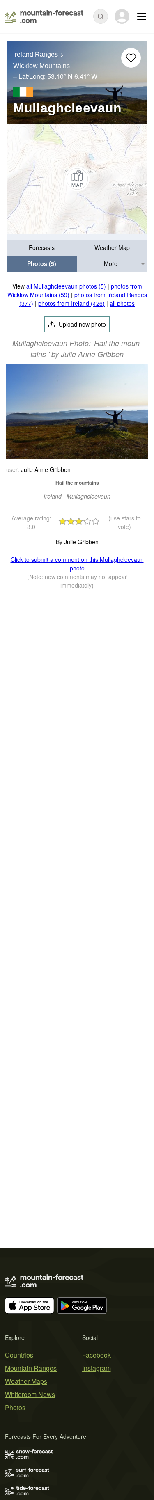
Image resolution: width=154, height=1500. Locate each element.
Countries (19, 1355)
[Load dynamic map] (77, 179)
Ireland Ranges (35, 54)
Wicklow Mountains (41, 66)
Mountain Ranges (31, 1368)
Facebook (96, 1355)
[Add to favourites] (131, 58)
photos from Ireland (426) (71, 303)
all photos (122, 303)
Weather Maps (26, 1381)
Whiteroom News (30, 1394)
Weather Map (112, 247)
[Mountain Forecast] (44, 16)
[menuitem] (42, 248)
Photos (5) (41, 263)
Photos (15, 1407)
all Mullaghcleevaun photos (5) (66, 286)
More (110, 263)
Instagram (96, 1368)
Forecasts (42, 247)
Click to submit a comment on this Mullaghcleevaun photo (77, 563)
